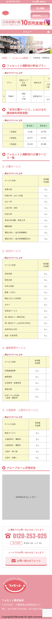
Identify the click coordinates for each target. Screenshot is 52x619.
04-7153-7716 (14, 2)
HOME (4, 58)
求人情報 (40, 8)
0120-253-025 (26, 536)
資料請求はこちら (40, 16)
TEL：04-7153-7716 (12, 609)
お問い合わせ (40, 2)
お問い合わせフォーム (29, 560)
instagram (47, 22)
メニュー (27, 31)
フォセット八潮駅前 (20, 58)
